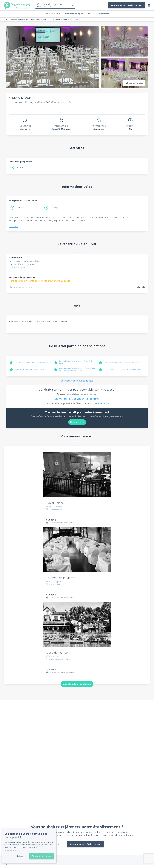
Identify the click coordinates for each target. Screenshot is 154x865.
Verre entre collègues (74, 14)
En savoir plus (11, 850)
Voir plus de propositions (77, 683)
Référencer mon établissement (126, 5)
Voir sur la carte (17, 267)
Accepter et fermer (42, 856)
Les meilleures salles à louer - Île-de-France (122, 362)
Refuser (20, 856)
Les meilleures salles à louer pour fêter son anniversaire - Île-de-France (77, 369)
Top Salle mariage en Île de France (29, 369)
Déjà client (57, 844)
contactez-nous (101, 403)
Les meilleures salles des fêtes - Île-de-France (122, 369)
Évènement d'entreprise (98, 14)
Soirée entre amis (52, 14)
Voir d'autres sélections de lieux (77, 380)
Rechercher (77, 422)
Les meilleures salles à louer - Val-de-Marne (33, 362)
